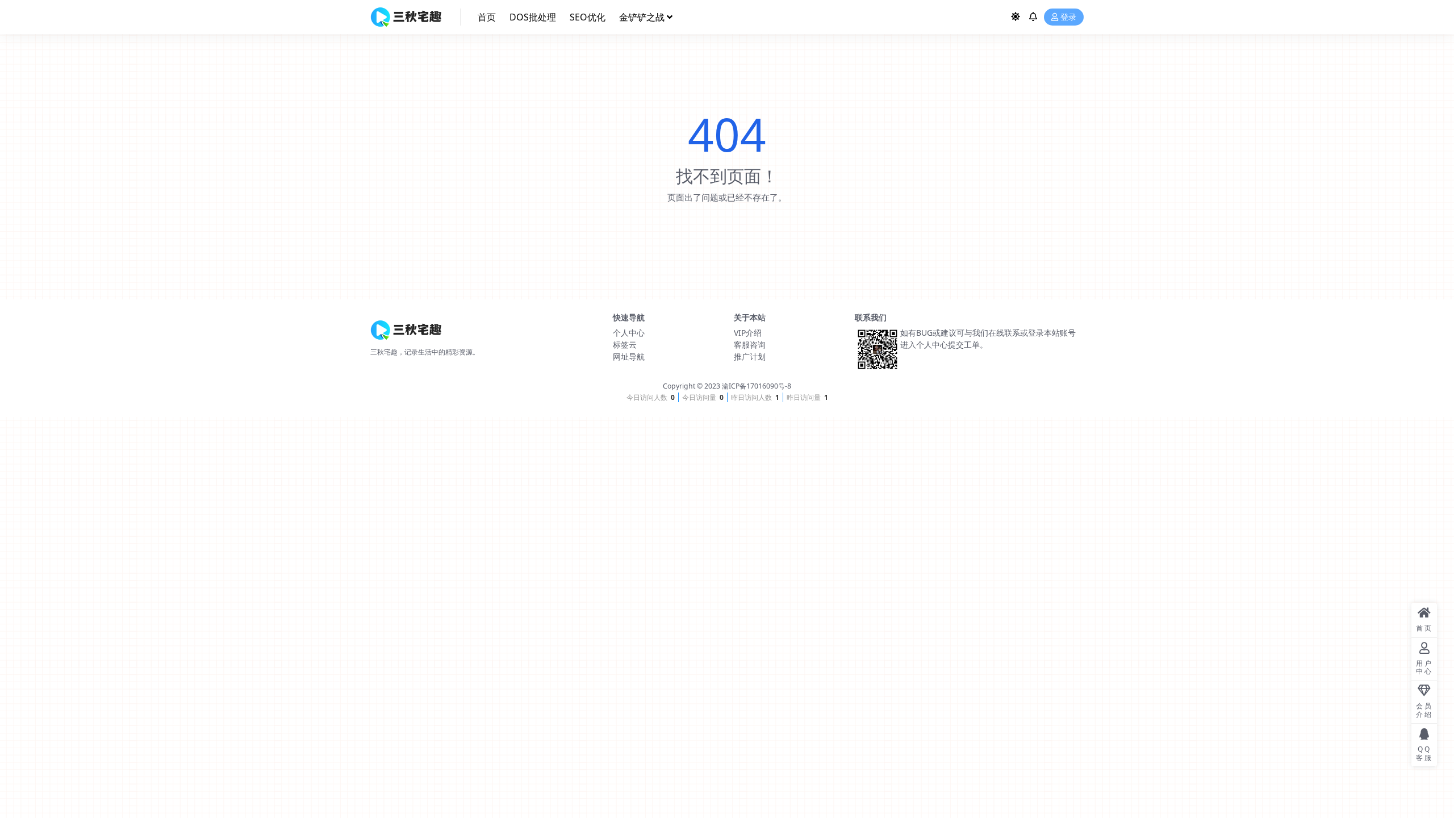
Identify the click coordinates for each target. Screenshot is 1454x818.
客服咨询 (750, 344)
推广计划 (750, 356)
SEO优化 (587, 17)
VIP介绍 (748, 332)
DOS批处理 (532, 17)
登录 (1068, 17)
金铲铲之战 (642, 17)
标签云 (625, 344)
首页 (487, 17)
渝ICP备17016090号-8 (756, 386)
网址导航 (629, 356)
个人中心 (629, 332)
